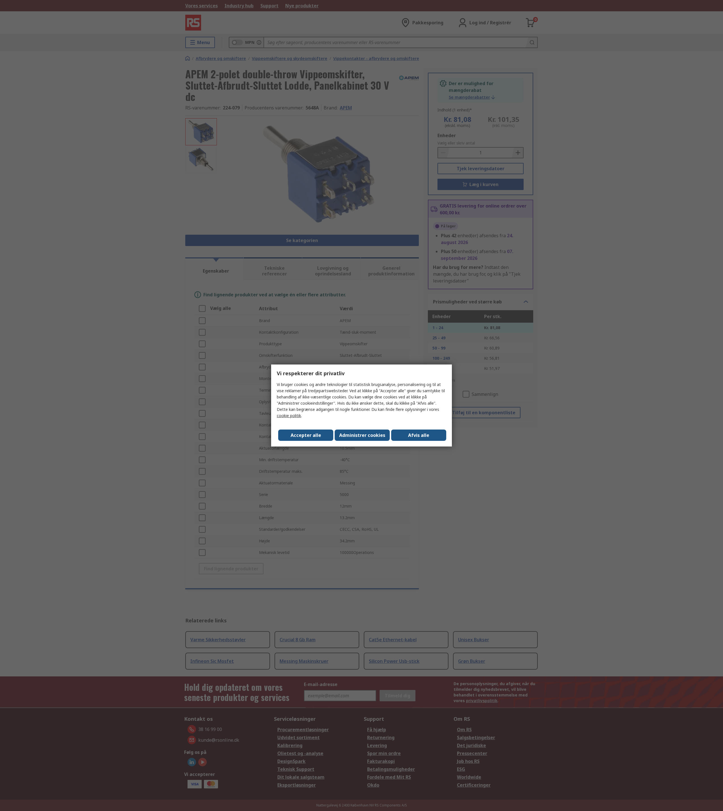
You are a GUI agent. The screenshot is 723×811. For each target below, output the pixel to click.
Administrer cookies (362, 435)
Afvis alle (418, 435)
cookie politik (289, 415)
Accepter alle (306, 435)
